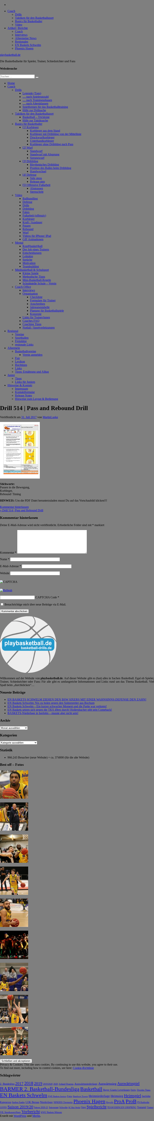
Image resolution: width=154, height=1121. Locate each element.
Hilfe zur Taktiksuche (35, 120)
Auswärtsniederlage (85, 1083)
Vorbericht (30, 1111)
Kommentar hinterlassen (14, 507)
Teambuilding (31, 266)
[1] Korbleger (31, 127)
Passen (27, 225)
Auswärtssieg (107, 1084)
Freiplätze (21, 341)
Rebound (28, 229)
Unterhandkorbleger (42, 140)
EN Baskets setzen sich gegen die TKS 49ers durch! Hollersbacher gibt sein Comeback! (60, 709)
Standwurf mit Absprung (44, 154)
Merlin (36, 1115)
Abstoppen (36, 188)
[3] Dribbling (30, 161)
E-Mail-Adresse (10, 566)
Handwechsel (38, 171)
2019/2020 (48, 1084)
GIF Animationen (33, 239)
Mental (19, 242)
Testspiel (141, 1107)
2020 (55, 1084)
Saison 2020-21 (41, 1107)
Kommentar (8, 552)
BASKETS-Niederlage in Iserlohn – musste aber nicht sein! (43, 713)
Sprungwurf (37, 157)
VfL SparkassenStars (10, 1112)
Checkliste (36, 297)
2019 (38, 1083)
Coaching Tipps (32, 324)
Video (18, 24)
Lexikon (20, 361)
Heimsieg (117, 1096)
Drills (18, 14)
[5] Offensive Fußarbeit (36, 185)
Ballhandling (30, 198)
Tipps (18, 378)
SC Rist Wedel (74, 1107)
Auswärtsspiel (128, 1083)
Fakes (26, 212)
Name (4, 559)
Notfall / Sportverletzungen (39, 327)
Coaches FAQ (31, 320)
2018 (28, 1083)
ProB (131, 1101)
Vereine (19, 334)
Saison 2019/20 (20, 1107)
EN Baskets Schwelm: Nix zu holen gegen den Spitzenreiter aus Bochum (51, 703)
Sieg (83, 1107)
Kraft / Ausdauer (32, 222)
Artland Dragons (66, 1084)
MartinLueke (50, 417)
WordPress (20, 1115)
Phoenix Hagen (24, 48)
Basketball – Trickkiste (36, 117)
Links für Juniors (25, 381)
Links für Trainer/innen (36, 317)
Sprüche (27, 259)
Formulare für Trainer (43, 300)
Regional (13, 331)
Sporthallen (22, 337)
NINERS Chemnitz (63, 1102)
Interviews (21, 34)
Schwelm (63, 1107)
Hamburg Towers (80, 1096)
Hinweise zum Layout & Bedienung (36, 398)
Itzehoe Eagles (18, 1102)
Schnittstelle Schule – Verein (39, 283)
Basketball (91, 1089)
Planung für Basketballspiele (47, 310)
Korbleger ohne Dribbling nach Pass (51, 144)
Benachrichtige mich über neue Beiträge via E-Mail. (35, 604)
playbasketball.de (10, 54)
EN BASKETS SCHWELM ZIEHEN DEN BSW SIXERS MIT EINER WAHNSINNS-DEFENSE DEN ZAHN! (77, 699)
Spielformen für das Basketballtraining (45, 106)
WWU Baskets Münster (51, 1112)
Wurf (26, 232)
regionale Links (24, 344)
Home (11, 83)
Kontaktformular (25, 392)
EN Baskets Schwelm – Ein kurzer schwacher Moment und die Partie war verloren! (57, 706)
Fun (17, 358)
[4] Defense (29, 174)
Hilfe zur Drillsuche (34, 110)
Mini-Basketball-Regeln (37, 280)
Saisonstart (54, 1107)
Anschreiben (37, 303)
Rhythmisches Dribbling (44, 164)
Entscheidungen (32, 252)
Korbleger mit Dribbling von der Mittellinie (55, 134)
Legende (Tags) (32, 93)
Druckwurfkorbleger (42, 137)
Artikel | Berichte (18, 28)
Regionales (21, 41)
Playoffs (109, 1102)
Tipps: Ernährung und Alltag (32, 371)
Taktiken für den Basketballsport (34, 17)
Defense (27, 202)
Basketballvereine (25, 351)
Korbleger (29, 219)
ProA (119, 1101)
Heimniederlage (99, 1096)
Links (18, 368)
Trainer (150, 1107)
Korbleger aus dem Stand (45, 130)
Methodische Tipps (34, 276)
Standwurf (36, 151)
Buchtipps (21, 364)
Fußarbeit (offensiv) (34, 215)
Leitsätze (28, 256)
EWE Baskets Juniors (57, 1096)
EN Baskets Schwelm (28, 45)
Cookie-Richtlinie (83, 1068)
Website (4, 573)
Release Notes (23, 395)
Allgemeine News (25, 38)
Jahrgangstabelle (40, 307)
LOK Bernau (32, 1102)
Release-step (37, 181)
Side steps (36, 178)
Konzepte (36, 314)
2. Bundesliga (7, 1083)
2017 (19, 1083)
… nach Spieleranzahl (36, 96)
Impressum (21, 388)
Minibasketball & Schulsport (32, 269)
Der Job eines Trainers (36, 249)
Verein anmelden (32, 354)
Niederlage (46, 1102)
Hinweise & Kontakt (20, 385)
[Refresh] (6, 590)
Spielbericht (96, 1106)
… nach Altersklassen (35, 103)
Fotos (69, 1096)
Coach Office (23, 286)
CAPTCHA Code (46, 597)
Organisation (30, 293)
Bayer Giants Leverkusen (116, 1089)
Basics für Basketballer (28, 21)
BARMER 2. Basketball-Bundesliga (39, 1089)
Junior (11, 375)
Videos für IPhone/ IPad (37, 235)
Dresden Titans (143, 1090)
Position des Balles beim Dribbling (50, 168)
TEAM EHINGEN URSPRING (121, 1107)
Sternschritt (36, 191)
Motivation (29, 263)
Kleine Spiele (30, 273)
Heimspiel (132, 1095)
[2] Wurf (28, 147)
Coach (11, 11)
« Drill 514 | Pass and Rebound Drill (21, 510)
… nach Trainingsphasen (37, 100)
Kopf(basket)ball (32, 246)
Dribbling (28, 208)
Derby (133, 1090)
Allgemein (14, 348)
